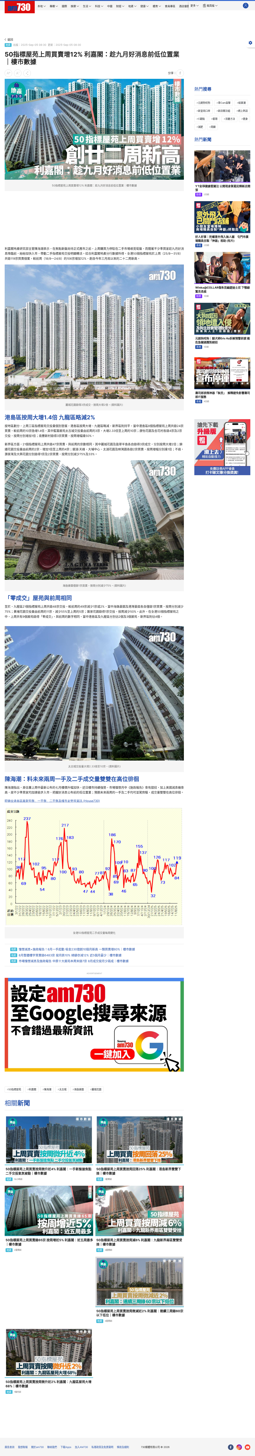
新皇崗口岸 (204, 110)
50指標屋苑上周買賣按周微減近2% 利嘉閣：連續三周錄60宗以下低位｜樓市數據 (139, 1313)
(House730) (52, 801)
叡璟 (215, 118)
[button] (195, 5)
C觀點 (201, 118)
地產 (8, 44)
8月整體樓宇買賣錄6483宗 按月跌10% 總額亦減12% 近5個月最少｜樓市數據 (70, 955)
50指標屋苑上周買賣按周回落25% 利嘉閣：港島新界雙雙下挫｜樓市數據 (138, 1171)
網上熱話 (243, 110)
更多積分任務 (147, 1432)
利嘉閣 (32, 1089)
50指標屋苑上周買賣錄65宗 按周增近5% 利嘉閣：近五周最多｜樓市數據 (49, 1242)
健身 (245, 118)
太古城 (62, 1089)
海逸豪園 (79, 1089)
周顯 (213, 126)
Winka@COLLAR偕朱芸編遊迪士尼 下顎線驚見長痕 (222, 289)
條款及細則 (123, 1447)
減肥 (200, 126)
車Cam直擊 (224, 102)
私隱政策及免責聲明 (102, 1447)
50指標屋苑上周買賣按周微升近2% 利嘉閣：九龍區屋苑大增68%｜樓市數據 (48, 1384)
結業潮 (242, 102)
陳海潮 (47, 1089)
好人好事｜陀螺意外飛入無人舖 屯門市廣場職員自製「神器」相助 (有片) (221, 238)
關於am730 (37, 1447)
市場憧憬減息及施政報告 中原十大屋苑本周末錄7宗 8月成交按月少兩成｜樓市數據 (74, 961)
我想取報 (23, 1447)
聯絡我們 (52, 1447)
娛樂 (198, 194)
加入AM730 (81, 1447)
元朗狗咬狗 (204, 102)
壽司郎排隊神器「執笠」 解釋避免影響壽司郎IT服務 (222, 394)
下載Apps (65, 1447)
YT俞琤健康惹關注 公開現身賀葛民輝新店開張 (222, 188)
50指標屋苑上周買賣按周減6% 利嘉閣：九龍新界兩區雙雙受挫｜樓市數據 (139, 1242)
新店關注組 (224, 110)
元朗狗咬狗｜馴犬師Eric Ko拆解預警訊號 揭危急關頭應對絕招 (222, 340)
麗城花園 (96, 1089)
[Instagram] (239, 1447)
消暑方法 (230, 118)
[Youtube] (247, 1447)
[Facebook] (231, 1447)
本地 (198, 245)
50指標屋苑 (14, 1089)
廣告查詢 (9, 1447)
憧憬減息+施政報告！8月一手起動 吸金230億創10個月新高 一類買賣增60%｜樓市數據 (77, 949)
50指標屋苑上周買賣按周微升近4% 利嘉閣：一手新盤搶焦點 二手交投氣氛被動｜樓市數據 (48, 1171)
